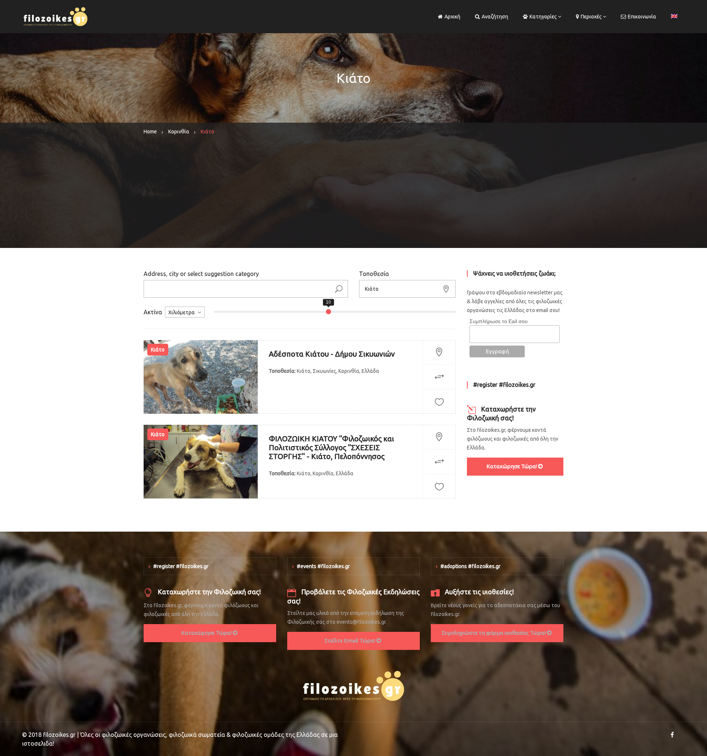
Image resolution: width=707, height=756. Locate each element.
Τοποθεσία (374, 273)
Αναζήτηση (495, 17)
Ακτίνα (153, 312)
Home (150, 131)
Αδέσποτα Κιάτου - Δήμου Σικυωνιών (332, 354)
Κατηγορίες (543, 17)
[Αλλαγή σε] (674, 16)
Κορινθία (178, 131)
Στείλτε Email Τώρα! (350, 640)
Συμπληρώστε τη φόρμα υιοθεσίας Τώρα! (494, 633)
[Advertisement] (353, 196)
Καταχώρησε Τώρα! (512, 466)
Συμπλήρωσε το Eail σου (498, 321)
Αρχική (452, 17)
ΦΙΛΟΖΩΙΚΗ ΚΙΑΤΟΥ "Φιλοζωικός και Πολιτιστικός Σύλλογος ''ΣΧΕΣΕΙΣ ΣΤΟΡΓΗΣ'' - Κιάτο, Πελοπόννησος (331, 447)
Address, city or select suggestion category (201, 273)
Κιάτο (158, 350)
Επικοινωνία (642, 17)
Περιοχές (591, 17)
